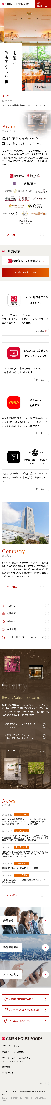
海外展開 (11, 629)
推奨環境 (6, 1067)
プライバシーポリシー (11, 1046)
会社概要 (11, 613)
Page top (40, 1083)
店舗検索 (38, 6)
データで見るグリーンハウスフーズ (25, 637)
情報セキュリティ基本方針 (13, 1052)
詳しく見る (12, 234)
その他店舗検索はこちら (25, 272)
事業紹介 (11, 621)
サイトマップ (7, 1073)
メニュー (47, 6)
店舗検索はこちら (33, 260)
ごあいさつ (12, 605)
